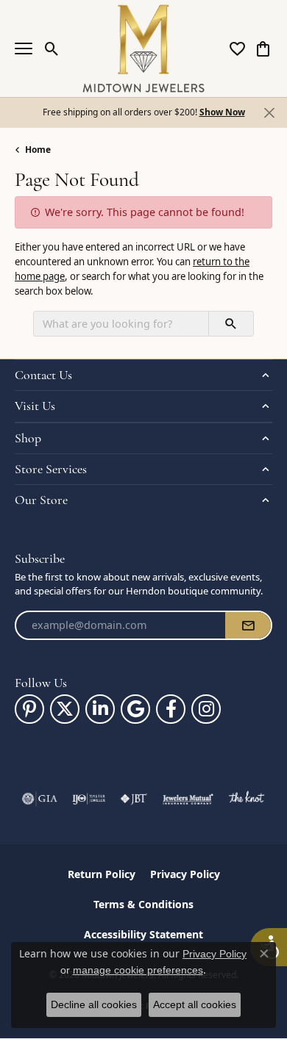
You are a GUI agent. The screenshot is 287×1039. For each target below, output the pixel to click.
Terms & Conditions (143, 904)
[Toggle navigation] (23, 48)
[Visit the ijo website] (88, 799)
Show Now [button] (222, 112)
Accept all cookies (194, 1004)
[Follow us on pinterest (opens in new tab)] (29, 709)
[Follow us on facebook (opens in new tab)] (170, 709)
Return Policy (101, 874)
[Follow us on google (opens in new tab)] (135, 709)
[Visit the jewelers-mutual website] (188, 799)
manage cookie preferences (138, 970)
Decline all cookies (94, 1004)
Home (38, 149)
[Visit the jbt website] (134, 799)
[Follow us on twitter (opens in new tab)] (64, 709)
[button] (52, 48)
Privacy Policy (185, 874)
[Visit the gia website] (39, 799)
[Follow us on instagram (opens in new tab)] (206, 709)
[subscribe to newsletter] (248, 625)
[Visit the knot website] (246, 799)
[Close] (269, 113)
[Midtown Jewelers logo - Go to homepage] (144, 48)
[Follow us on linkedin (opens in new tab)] (100, 709)
